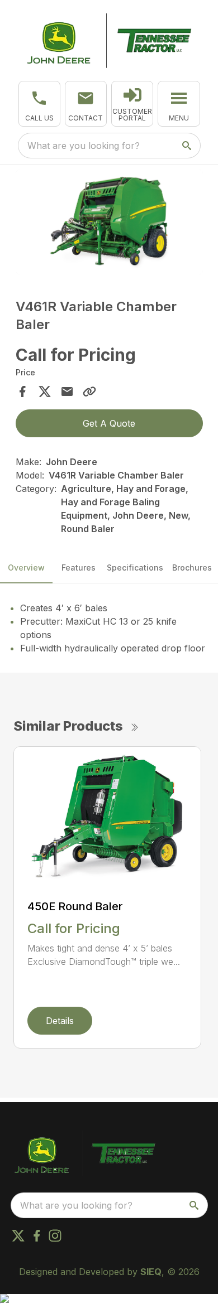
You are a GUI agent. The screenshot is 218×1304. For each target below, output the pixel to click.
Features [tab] (78, 567)
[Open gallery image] (109, 222)
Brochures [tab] (192, 567)
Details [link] (60, 1020)
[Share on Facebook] (22, 391)
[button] (39, 104)
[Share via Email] (67, 391)
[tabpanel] (109, 224)
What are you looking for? (83, 145)
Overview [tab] (26, 567)
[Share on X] (44, 391)
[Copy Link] (89, 391)
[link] (132, 104)
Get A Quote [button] (109, 423)
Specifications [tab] (135, 567)
